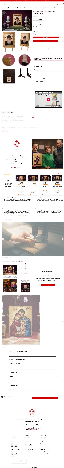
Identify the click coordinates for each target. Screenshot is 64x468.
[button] (59, 173)
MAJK (33, 11)
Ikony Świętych (41, 11)
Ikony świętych (13, 451)
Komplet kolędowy (14, 453)
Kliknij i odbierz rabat (45, 41)
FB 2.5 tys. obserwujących (30, 451)
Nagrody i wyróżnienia (29, 445)
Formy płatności (42, 439)
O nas (26, 443)
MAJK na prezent (13, 457)
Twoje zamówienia (28, 437)
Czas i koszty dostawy (43, 437)
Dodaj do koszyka (46, 37)
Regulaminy (13, 443)
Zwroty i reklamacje (14, 445)
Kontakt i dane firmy (29, 444)
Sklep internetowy (32, 467)
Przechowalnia (28, 439)
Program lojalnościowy (14, 444)
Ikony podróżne (13, 454)
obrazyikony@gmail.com (33, 429)
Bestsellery (12, 452)
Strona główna (42, 443)
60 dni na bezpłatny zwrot (44, 451)
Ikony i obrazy (37, 11)
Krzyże (12, 455)
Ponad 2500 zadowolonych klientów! (46, 453)
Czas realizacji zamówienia (44, 438)
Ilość (33, 33)
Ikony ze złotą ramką (46, 11)
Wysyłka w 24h (42, 452)
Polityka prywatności (14, 446)
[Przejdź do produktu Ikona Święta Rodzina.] (21, 320)
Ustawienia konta (28, 438)
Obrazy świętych (13, 455)
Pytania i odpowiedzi (14, 437)
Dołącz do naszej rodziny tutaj (48, 285)
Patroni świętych (13, 456)
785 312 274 (28, 428)
